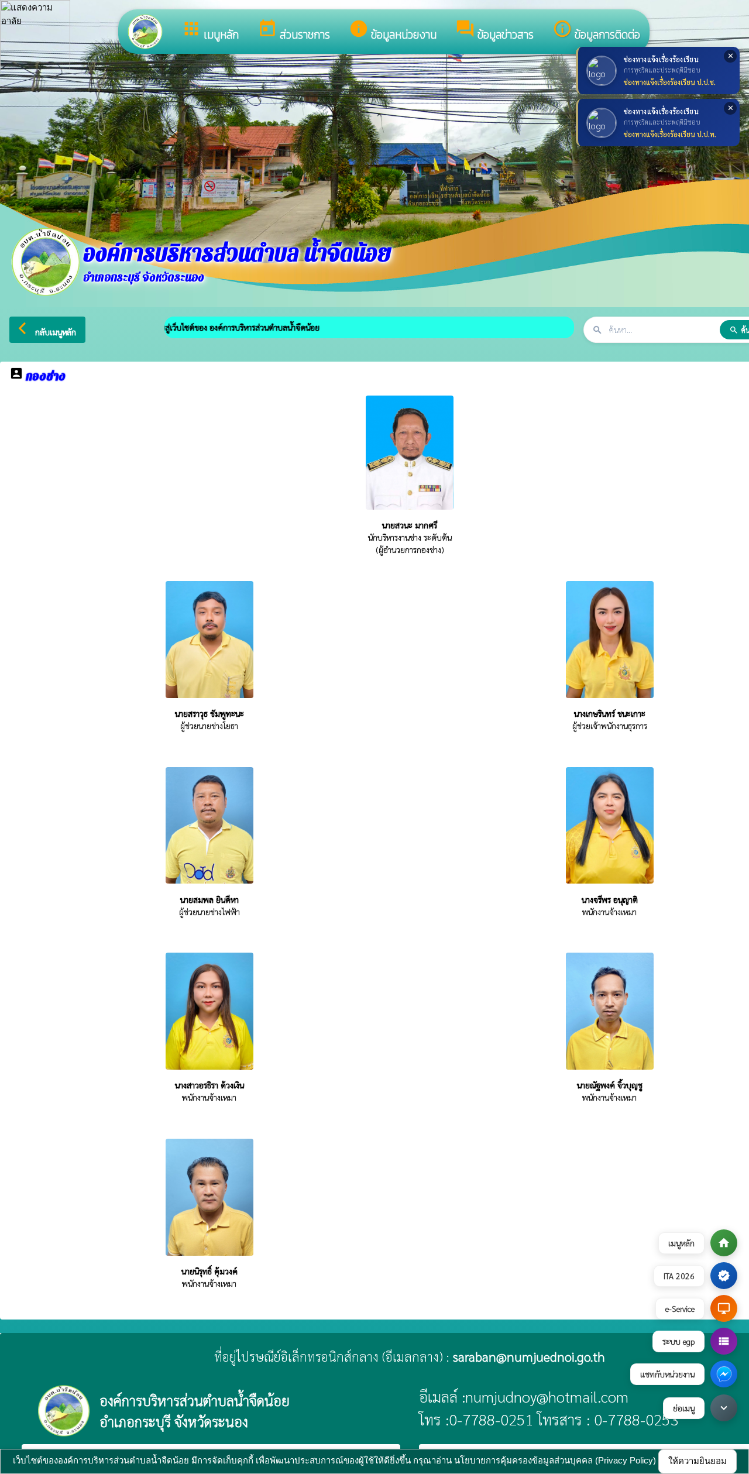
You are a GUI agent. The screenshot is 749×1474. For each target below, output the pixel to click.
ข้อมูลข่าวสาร (494, 31)
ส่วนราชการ (293, 31)
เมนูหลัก (210, 31)
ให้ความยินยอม (697, 1461)
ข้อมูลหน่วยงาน (393, 31)
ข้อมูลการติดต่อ (596, 31)
